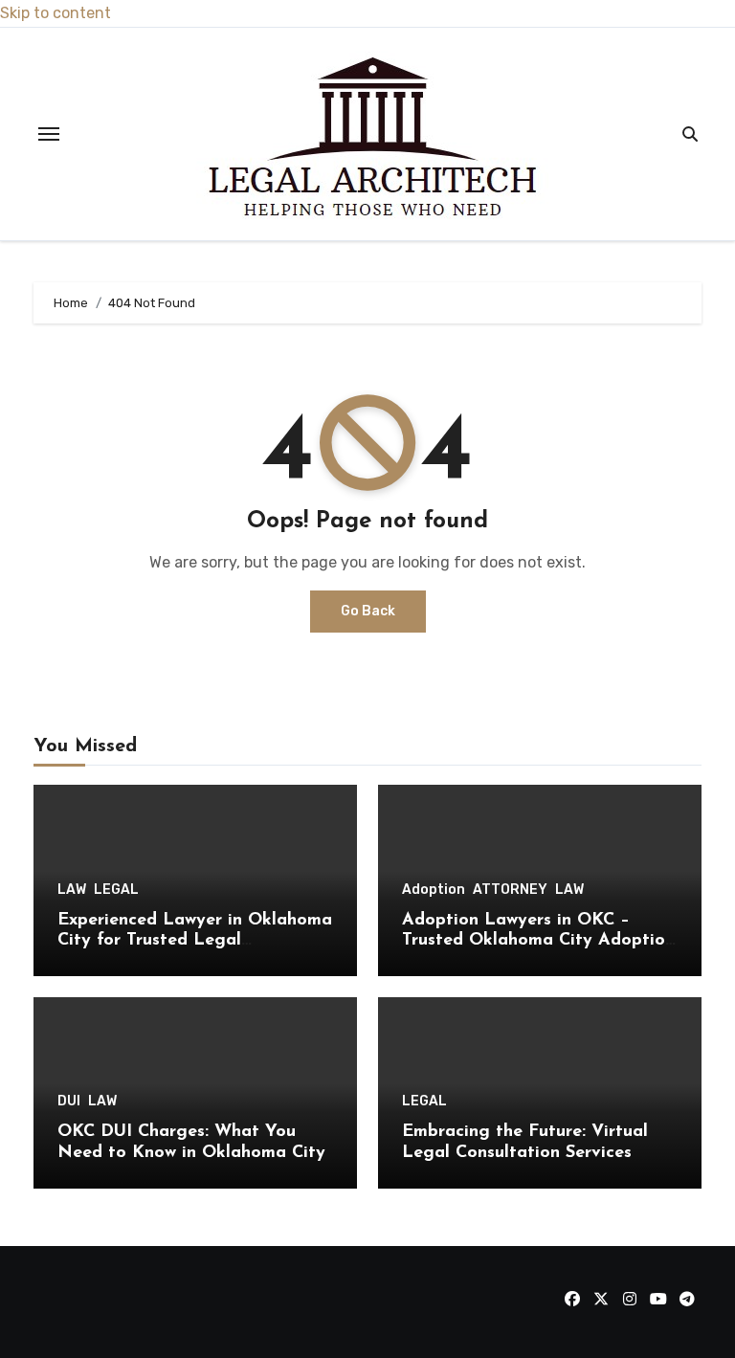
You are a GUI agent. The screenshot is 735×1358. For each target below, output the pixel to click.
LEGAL (116, 890)
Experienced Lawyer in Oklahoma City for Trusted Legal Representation (194, 941)
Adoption (433, 890)
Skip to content (55, 13)
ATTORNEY (510, 890)
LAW (71, 890)
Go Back (368, 611)
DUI (68, 1101)
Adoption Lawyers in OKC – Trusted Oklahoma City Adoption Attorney (538, 941)
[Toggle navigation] (48, 133)
